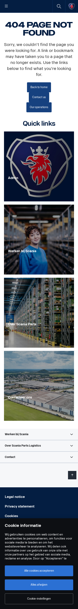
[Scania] (71, 6)
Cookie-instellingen (39, 598)
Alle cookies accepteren (39, 570)
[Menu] (6, 6)
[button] (39, 434)
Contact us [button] (39, 97)
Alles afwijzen (39, 584)
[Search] (59, 6)
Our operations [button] (39, 107)
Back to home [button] (38, 87)
